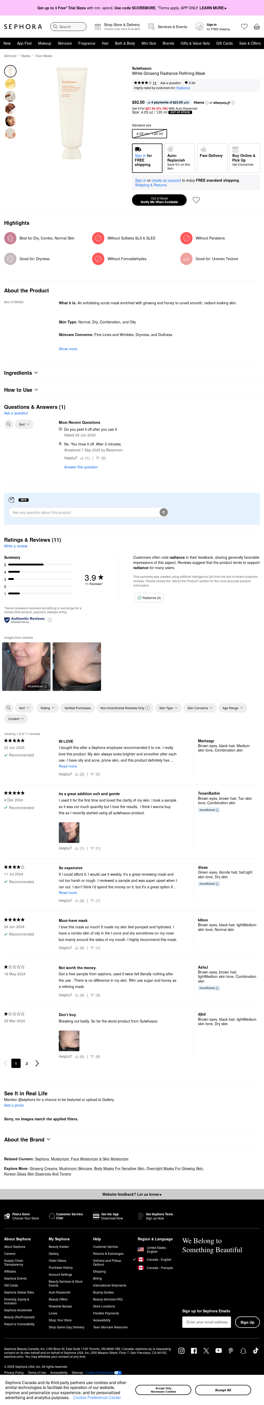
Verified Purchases (77, 708)
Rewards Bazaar (60, 1306)
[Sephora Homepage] (23, 26)
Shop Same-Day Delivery (66, 1327)
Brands (168, 43)
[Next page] (37, 1063)
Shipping (99, 1271)
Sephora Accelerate (18, 1310)
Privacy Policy (14, 1372)
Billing (97, 1278)
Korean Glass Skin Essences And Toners (37, 1173)
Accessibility (101, 1320)
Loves (53, 1313)
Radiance (183, 87)
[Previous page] (5, 1063)
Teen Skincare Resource (110, 1327)
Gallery (54, 1253)
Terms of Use (37, 1372)
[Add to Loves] (196, 200)
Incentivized (35, 686)
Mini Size (149, 43)
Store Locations (104, 1306)
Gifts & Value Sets (195, 43)
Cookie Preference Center (97, 1397)
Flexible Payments (106, 1313)
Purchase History (61, 1267)
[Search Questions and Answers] (8, 424)
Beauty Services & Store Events (65, 1283)
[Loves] (244, 27)
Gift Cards (224, 43)
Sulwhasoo (142, 68)
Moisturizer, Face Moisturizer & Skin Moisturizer (90, 1158)
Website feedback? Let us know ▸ (132, 1194)
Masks (25, 55)
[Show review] (77, 666)
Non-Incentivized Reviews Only (122, 708)
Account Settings (60, 1274)
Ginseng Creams (43, 1168)
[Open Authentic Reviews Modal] (50, 619)
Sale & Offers (250, 43)
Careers (9, 1253)
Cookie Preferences (99, 1372)
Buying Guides (103, 1292)
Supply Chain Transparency (13, 1262)
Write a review (15, 545)
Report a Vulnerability (19, 1324)
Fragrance (86, 43)
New (7, 43)
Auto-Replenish (60, 1292)
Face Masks (44, 55)
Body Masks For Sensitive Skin (119, 1168)
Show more (68, 348)
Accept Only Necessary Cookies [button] (163, 1389)
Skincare (65, 43)
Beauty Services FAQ (107, 1299)
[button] (71, 1398)
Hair (105, 43)
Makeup (44, 43)
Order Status (57, 1260)
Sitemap (77, 1372)
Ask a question (170, 83)
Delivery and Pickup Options (107, 1262)
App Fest (24, 43)
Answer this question (81, 466)
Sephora (42, 1158)
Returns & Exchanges (108, 1253)
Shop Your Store (60, 1320)
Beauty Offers (58, 1299)
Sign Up (247, 1322)
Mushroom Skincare (75, 1168)
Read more (68, 766)
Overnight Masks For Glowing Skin (174, 1168)
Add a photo (14, 1105)
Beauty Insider (59, 1246)
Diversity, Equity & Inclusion (16, 1301)
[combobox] (68, 26)
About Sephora (14, 1246)
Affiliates (10, 1271)
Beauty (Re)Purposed (19, 1317)
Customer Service (105, 1246)
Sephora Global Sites (19, 1292)
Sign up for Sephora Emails (206, 1311)
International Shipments (109, 1285)
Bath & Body (125, 43)
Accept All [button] (223, 1389)
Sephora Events (15, 1278)
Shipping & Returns (151, 184)
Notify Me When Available (159, 200)
